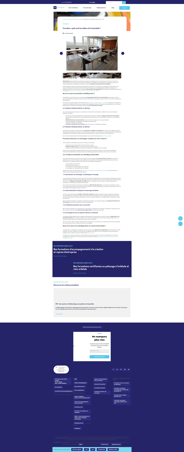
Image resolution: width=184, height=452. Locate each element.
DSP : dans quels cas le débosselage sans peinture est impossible (75, 304)
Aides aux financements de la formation (100, 380)
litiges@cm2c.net (116, 444)
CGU (86, 449)
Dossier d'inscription (99, 384)
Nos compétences (79, 390)
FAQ (76, 379)
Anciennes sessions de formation (100, 392)
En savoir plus (87, 7)
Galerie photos (101, 7)
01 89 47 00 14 (104, 444)
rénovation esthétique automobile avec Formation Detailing (83, 90)
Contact (124, 8)
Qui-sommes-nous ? (80, 386)
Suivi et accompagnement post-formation (81, 402)
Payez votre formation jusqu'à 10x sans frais (92, 327)
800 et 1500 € (91, 232)
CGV (93, 449)
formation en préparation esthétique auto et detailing (95, 170)
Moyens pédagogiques (80, 382)
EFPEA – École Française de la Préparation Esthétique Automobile (82, 418)
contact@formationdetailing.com (64, 391)
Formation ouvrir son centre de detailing (121, 384)
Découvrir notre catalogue (60, 256)
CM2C (80, 444)
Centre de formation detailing (70, 19)
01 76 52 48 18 (67, 2)
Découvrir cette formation (79, 273)
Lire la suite (59, 314)
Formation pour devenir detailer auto (120, 396)
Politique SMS (101, 449)
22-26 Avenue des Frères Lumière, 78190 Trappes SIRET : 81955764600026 (61, 381)
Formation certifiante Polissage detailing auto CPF (120, 402)
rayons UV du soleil (106, 135)
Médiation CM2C (113, 449)
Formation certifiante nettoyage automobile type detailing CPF (121, 390)
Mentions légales (77, 449)
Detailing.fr (77, 428)
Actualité (80, 19)
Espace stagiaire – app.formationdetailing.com (82, 397)
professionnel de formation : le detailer (98, 102)
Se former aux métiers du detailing (81, 412)
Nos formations (73, 7)
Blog (113, 7)
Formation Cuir (79, 407)
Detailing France (79, 423)
